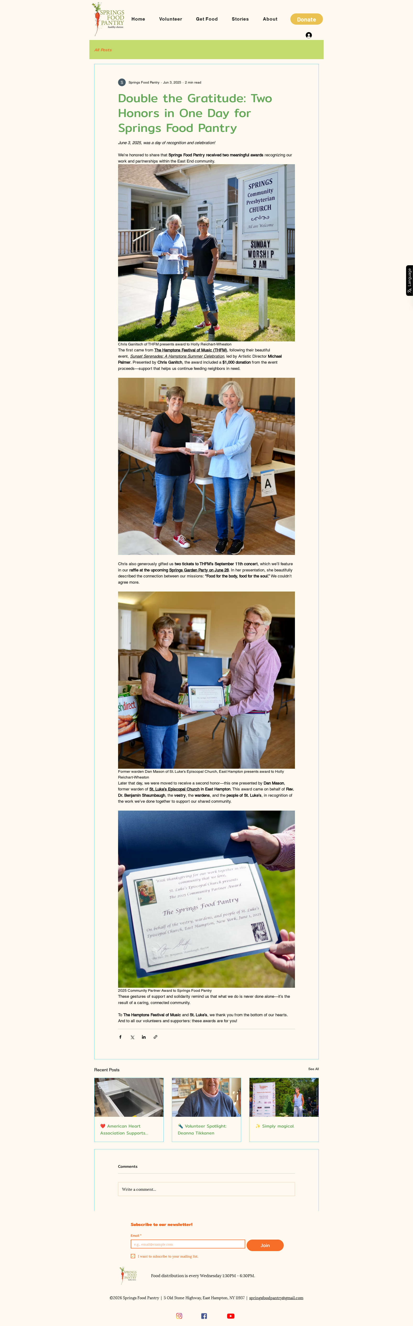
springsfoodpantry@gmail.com (276, 1297)
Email (136, 1236)
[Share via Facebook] (120, 1037)
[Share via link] (155, 1037)
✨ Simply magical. (274, 1126)
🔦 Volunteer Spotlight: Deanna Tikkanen (202, 1129)
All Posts (103, 49)
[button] (270, 19)
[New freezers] (128, 1097)
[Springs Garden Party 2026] (284, 1097)
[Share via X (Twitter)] (132, 1037)
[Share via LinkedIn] (143, 1037)
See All (313, 1069)
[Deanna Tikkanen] (206, 1097)
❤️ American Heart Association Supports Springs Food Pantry (122, 1129)
